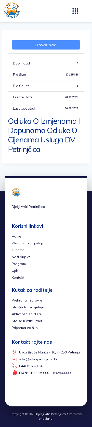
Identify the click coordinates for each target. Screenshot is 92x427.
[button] (75, 11)
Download (46, 44)
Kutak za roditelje (32, 290)
